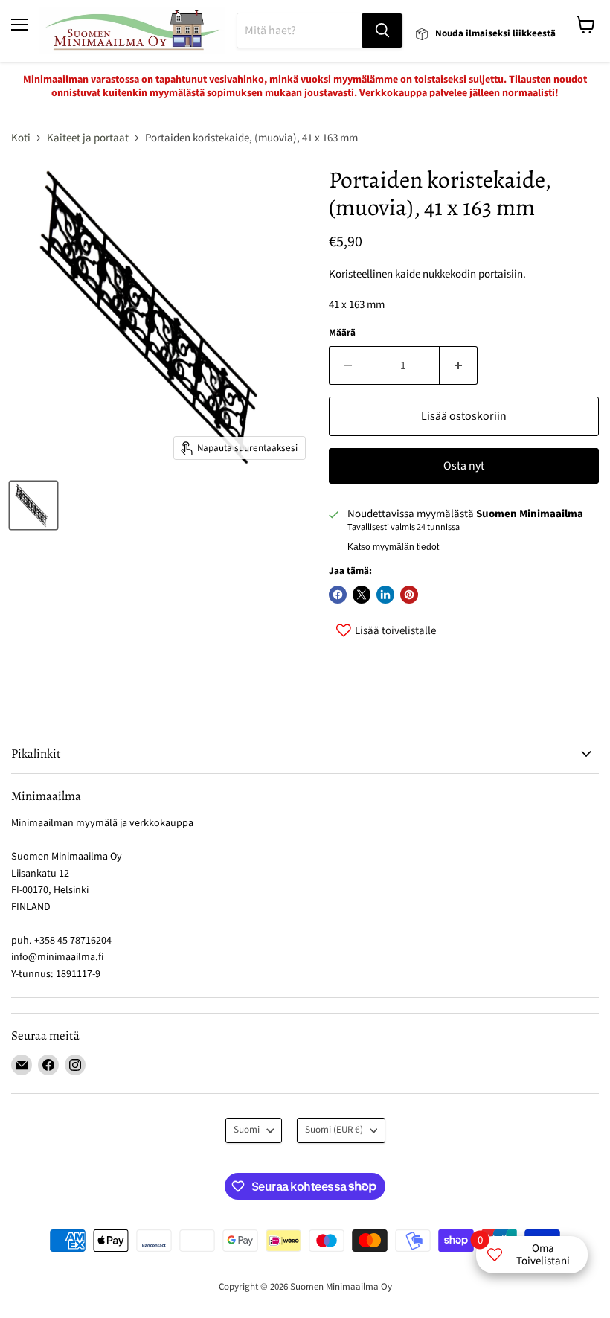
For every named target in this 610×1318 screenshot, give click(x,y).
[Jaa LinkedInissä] (385, 595)
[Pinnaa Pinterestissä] (409, 595)
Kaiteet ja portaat (88, 138)
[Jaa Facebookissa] (338, 595)
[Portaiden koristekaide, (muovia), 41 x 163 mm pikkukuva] (33, 505)
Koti (20, 138)
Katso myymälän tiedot (393, 547)
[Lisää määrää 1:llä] (459, 365)
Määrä (342, 333)
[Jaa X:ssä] (361, 595)
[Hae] (382, 30)
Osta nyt (463, 466)
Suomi (247, 1129)
